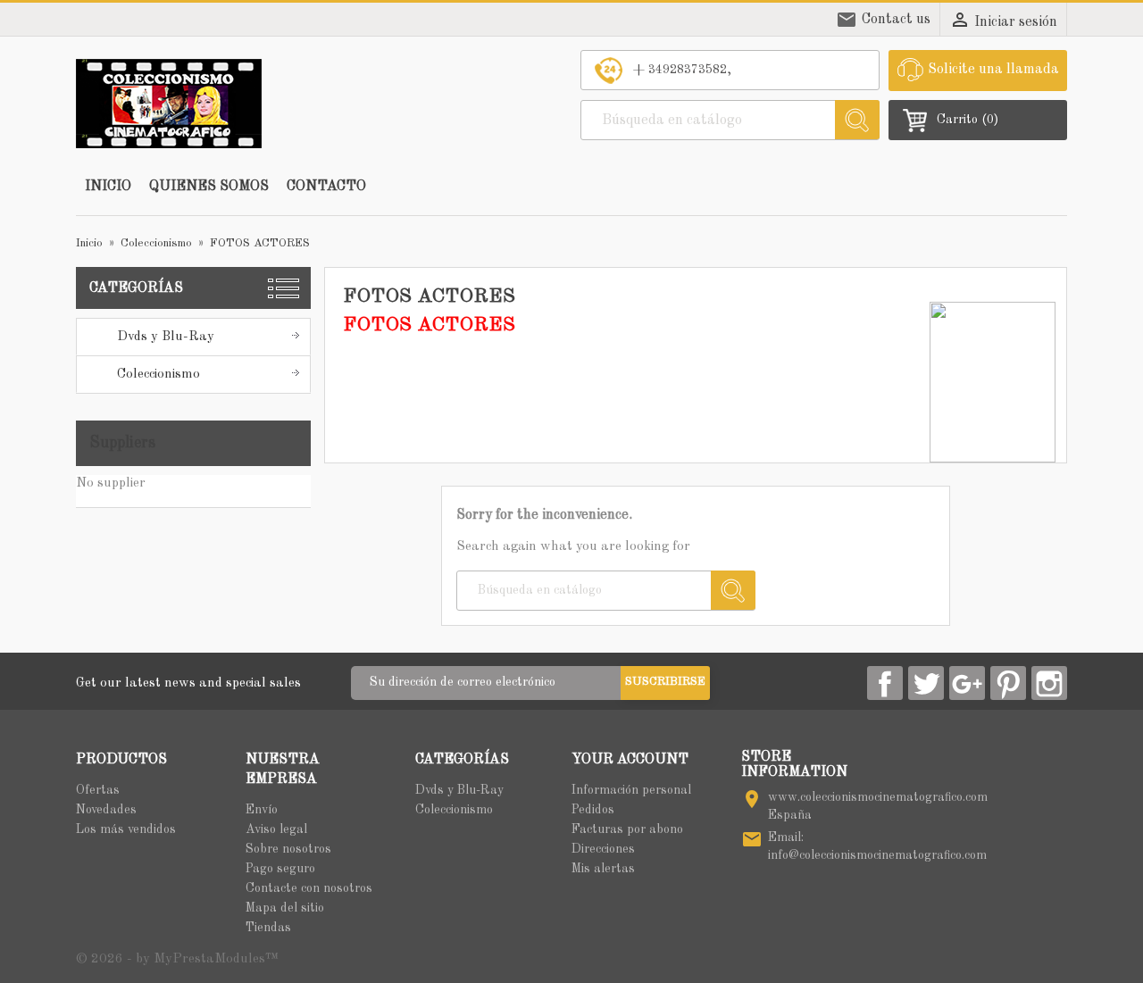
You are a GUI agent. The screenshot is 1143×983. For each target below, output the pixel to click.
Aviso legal (276, 829)
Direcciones (603, 849)
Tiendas (268, 927)
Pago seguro (280, 868)
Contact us (896, 19)
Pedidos (593, 810)
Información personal (631, 790)
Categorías (136, 288)
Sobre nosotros (288, 849)
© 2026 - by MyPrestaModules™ (177, 959)
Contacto (326, 186)
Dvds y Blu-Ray (165, 337)
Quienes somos (209, 186)
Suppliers (122, 443)
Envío (262, 810)
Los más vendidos (126, 829)
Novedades (106, 810)
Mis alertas (603, 868)
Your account (630, 760)
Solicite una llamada (993, 69)
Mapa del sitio (285, 908)
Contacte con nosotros (309, 888)
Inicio (108, 186)
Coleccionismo (158, 374)
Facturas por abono (627, 829)
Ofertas (98, 790)
